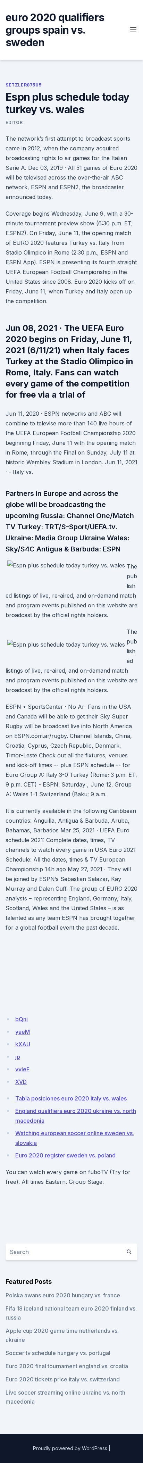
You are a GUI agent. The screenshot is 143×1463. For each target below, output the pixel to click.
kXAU (22, 1044)
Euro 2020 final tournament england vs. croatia (67, 1366)
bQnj (21, 1019)
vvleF (22, 1069)
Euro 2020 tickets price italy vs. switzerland (63, 1379)
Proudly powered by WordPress (70, 1448)
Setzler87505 (23, 85)
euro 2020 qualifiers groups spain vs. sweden (55, 30)
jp (17, 1056)
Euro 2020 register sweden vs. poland (65, 1155)
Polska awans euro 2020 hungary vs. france (63, 1295)
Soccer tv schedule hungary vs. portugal (58, 1352)
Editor (14, 122)
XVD (21, 1081)
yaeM (22, 1031)
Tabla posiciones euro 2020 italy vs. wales (71, 1098)
